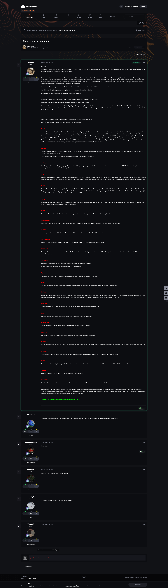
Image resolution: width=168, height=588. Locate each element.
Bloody (31, 46)
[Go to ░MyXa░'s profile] (31, 533)
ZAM (67, 17)
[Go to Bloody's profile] (24, 47)
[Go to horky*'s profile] (31, 506)
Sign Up (143, 6)
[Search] (125, 16)
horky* (31, 497)
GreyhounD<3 (31, 442)
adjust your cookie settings (72, 585)
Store (43, 17)
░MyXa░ (30, 524)
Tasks (90, 17)
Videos (101, 17)
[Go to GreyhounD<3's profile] (31, 451)
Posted (47, 62)
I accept (138, 584)
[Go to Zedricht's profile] (31, 478)
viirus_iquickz (45, 550)
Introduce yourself (42, 48)
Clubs (79, 17)
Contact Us (24, 576)
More (112, 16)
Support (56, 17)
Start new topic (140, 54)
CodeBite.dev (32, 578)
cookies (31, 585)
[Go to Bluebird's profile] (31, 424)
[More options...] (144, 63)
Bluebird (30, 415)
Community (29, 17)
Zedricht (31, 469)
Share (129, 47)
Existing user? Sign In (131, 6)
